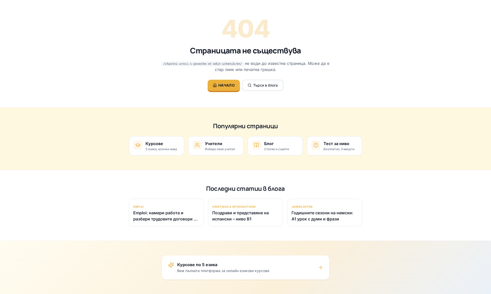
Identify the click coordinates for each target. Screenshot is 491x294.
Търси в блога (265, 85)
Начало (226, 85)
